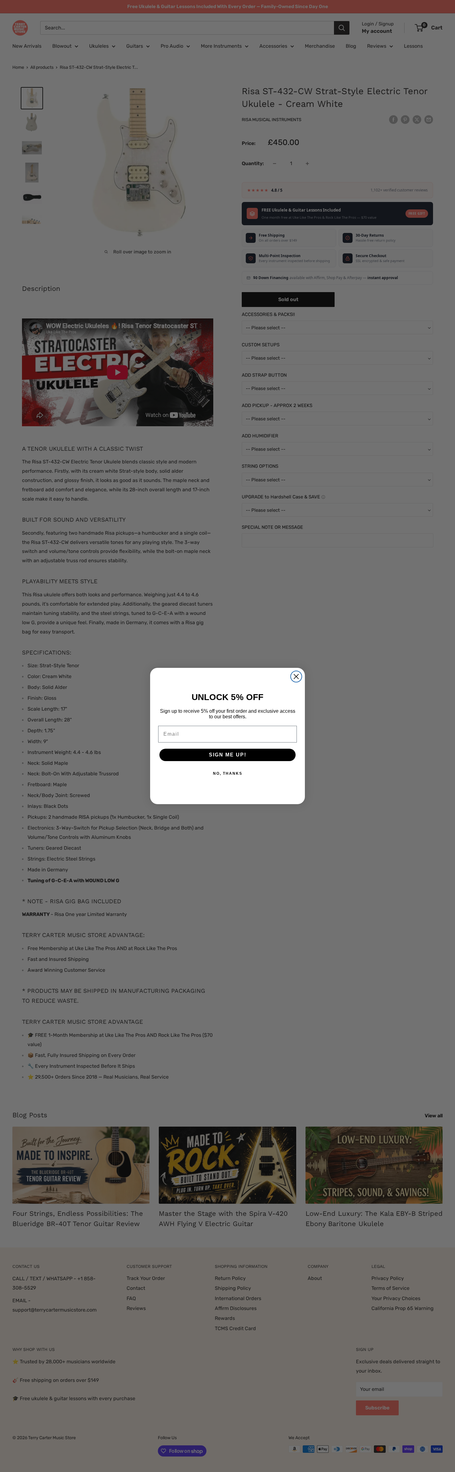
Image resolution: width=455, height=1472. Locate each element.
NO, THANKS (227, 773)
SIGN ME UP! (227, 754)
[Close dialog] (296, 676)
